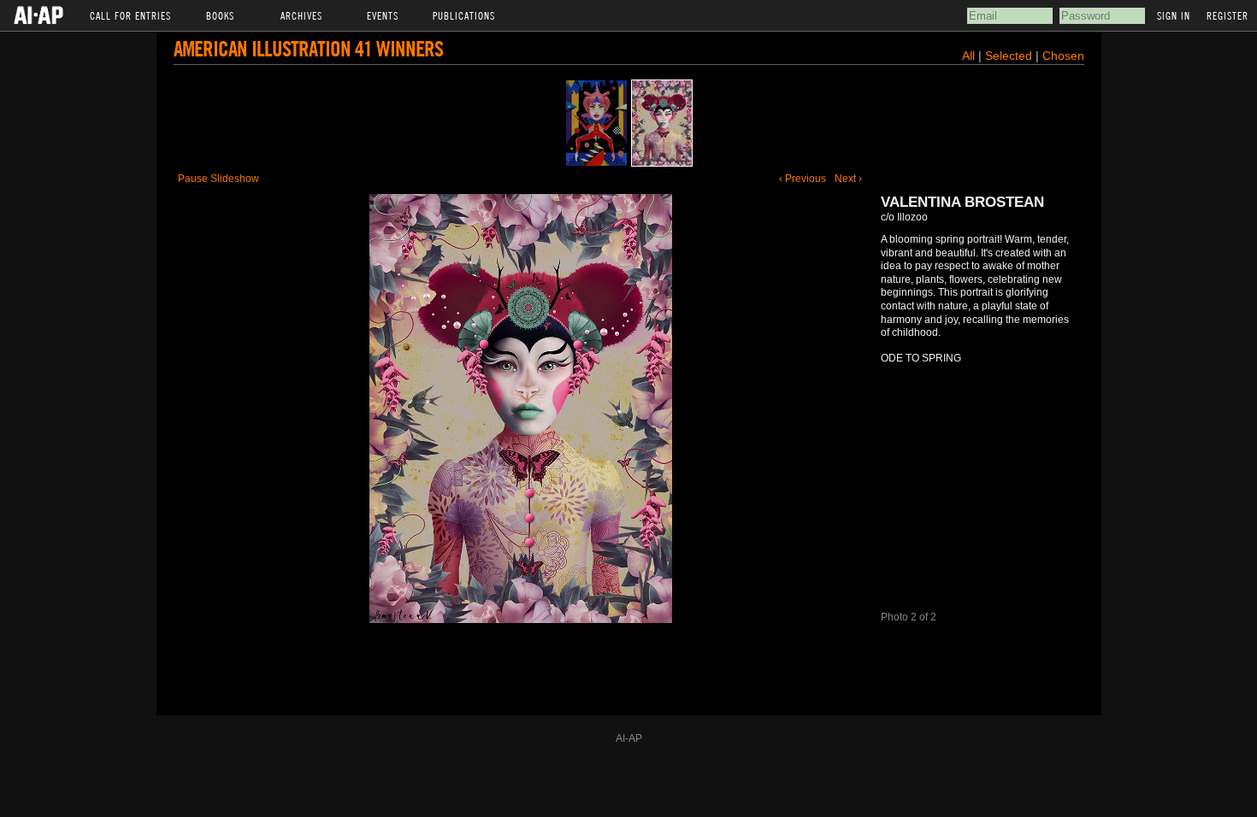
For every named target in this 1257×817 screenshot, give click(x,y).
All (968, 55)
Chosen (1063, 55)
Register (1227, 15)
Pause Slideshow (218, 179)
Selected (1010, 55)
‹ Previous (802, 179)
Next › (848, 179)
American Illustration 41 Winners (308, 48)
